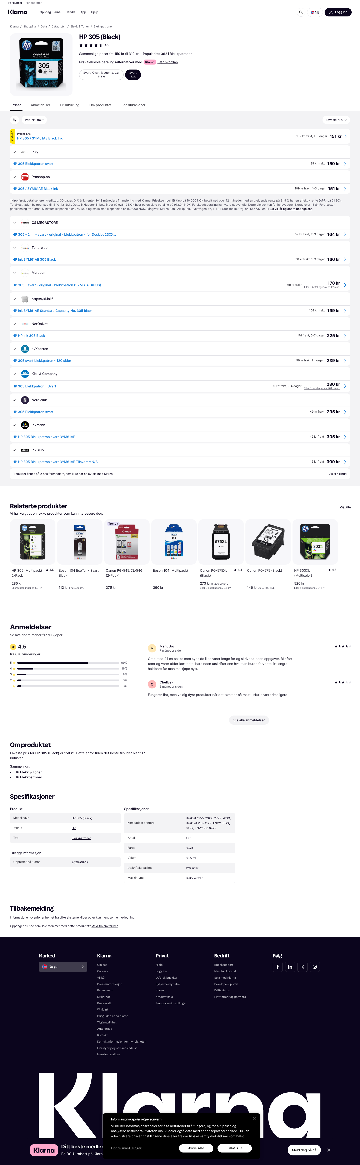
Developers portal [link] (226, 984)
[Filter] (14, 120)
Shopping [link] (29, 26)
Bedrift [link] (221, 955)
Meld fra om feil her (104, 926)
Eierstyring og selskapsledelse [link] (117, 1048)
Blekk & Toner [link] (79, 26)
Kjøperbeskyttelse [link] (168, 984)
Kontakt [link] (102, 1035)
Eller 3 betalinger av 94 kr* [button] (215, 587)
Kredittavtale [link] (164, 997)
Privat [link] (162, 955)
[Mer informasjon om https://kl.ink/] (14, 299)
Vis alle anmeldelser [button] (249, 720)
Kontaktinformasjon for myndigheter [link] (121, 1041)
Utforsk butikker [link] (167, 978)
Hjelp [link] (159, 965)
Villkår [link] (101, 978)
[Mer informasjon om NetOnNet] (14, 324)
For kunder (15, 3)
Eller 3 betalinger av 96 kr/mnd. (322, 388)
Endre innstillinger (126, 1148)
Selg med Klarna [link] (225, 978)
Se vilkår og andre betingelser (291, 209)
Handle (70, 12)
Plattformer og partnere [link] (230, 997)
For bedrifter (34, 3)
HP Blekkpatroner (28, 777)
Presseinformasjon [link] (109, 984)
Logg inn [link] (161, 971)
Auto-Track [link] (104, 1029)
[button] (315, 12)
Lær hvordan (168, 62)
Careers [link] (102, 971)
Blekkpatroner (181, 54)
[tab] (16, 105)
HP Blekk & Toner (28, 772)
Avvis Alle (196, 1148)
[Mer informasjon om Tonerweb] (14, 248)
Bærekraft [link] (104, 1003)
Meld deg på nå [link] (304, 1150)
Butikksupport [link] (223, 965)
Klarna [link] (14, 26)
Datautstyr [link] (58, 26)
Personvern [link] (105, 990)
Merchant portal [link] (225, 971)
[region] (181, 1136)
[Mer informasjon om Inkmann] (14, 425)
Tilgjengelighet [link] (107, 1022)
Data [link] (44, 26)
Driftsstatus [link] (222, 990)
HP (74, 828)
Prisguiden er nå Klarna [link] (112, 1016)
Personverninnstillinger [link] (171, 1003)
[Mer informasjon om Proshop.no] (14, 177)
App (83, 12)
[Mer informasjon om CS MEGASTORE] (14, 223)
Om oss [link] (102, 965)
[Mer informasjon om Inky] (14, 152)
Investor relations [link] (109, 1054)
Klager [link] (160, 990)
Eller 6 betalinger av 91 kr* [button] (309, 587)
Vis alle (345, 507)
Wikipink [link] (103, 1009)
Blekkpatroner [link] (103, 26)
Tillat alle (235, 1148)
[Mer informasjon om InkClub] (14, 450)
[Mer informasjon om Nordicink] (14, 400)
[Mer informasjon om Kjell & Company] (14, 374)
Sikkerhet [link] (103, 997)
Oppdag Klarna (50, 12)
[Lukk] (254, 1118)
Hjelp (94, 12)
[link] (278, 967)
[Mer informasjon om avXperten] (14, 349)
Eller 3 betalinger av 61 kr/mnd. (322, 287)
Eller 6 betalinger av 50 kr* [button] (27, 587)
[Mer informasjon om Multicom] (14, 273)
